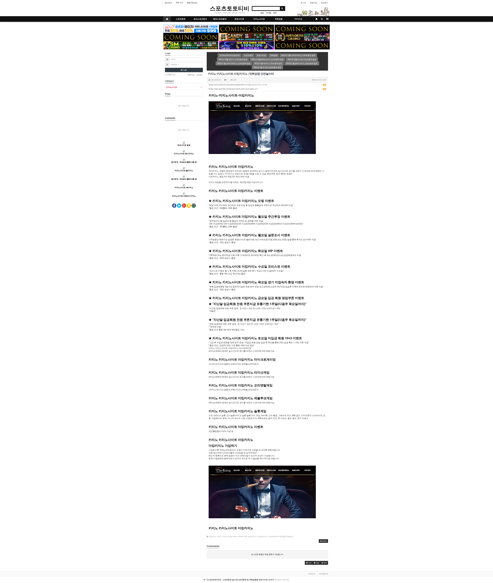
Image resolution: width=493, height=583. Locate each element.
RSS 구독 (179, 3)
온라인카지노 (252, 536)
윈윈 (275, 13)
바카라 (235, 536)
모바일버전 (323, 574)
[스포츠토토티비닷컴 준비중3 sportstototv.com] (302, 45)
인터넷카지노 (262, 536)
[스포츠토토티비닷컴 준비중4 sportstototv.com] (190, 37)
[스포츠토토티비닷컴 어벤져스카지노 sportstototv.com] (302, 37)
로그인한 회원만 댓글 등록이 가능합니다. (267, 554)
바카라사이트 (242, 536)
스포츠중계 (180, 19)
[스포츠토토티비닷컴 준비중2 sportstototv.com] (302, 29)
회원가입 (313, 3)
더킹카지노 (212, 536)
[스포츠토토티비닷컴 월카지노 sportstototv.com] (246, 45)
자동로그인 (171, 75)
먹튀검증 (279, 19)
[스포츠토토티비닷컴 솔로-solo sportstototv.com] (190, 29)
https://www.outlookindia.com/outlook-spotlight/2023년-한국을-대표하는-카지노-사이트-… (267, 85)
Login (184, 70)
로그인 (303, 3)
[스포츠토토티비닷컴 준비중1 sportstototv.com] (246, 29)
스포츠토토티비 (229, 8)
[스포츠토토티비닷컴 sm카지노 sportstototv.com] (190, 45)
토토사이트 (239, 19)
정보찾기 (324, 3)
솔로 (262, 13)
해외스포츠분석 (220, 19)
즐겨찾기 (168, 3)
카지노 (219, 536)
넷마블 (268, 13)
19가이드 (298, 19)
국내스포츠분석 (200, 19)
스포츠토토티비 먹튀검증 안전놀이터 (280, 536)
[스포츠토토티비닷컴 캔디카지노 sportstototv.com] (246, 37)
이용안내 (311, 574)
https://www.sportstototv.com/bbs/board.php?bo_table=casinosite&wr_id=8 (267, 89)
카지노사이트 (259, 19)
